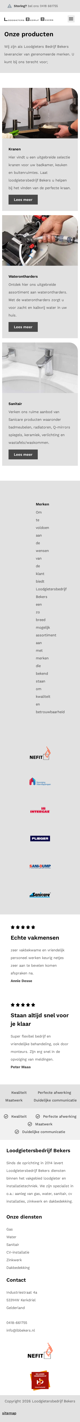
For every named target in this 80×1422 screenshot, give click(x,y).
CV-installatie (17, 1252)
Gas (9, 1229)
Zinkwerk (14, 1260)
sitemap (9, 1413)
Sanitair (12, 1244)
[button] (71, 18)
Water (11, 1237)
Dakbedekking (18, 1267)
